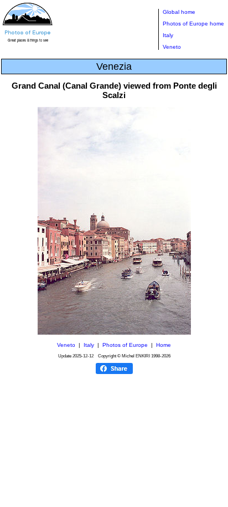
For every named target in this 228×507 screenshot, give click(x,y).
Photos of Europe (125, 345)
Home (163, 345)
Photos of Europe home (193, 24)
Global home (179, 12)
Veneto (172, 47)
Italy (168, 35)
